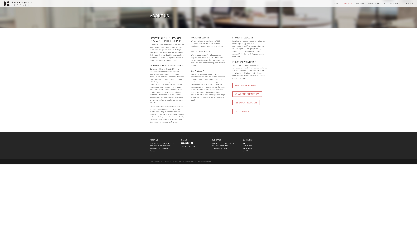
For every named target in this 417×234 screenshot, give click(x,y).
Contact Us (409, 4)
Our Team (360, 4)
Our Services (247, 148)
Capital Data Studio (204, 161)
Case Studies (394, 4)
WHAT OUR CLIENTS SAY (247, 94)
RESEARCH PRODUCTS (376, 4)
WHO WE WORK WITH (246, 85)
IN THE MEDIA (242, 111)
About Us (346, 4)
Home (336, 4)
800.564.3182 (187, 143)
